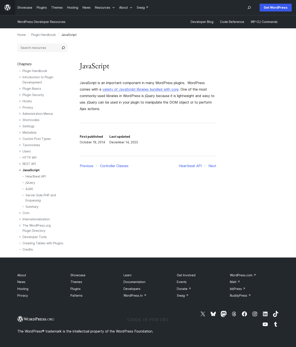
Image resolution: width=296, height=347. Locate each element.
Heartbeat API (36, 176)
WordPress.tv (135, 295)
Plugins (75, 289)
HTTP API (29, 157)
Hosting (22, 289)
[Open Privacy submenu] (20, 107)
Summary (32, 206)
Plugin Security (33, 95)
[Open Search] (249, 7)
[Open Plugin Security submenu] (20, 95)
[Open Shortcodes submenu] (20, 120)
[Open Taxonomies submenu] (20, 145)
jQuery (30, 182)
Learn (128, 275)
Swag (183, 295)
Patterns (76, 295)
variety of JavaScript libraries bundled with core (140, 89)
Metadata (29, 132)
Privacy (28, 107)
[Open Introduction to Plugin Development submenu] (20, 77)
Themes (76, 282)
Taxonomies (31, 145)
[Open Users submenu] (20, 151)
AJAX (29, 189)
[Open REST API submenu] (20, 163)
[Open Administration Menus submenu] (20, 113)
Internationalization (36, 219)
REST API (29, 164)
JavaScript (31, 170)
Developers (132, 289)
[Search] (63, 47)
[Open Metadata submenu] (20, 132)
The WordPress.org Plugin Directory (37, 228)
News (21, 282)
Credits (28, 249)
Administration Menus (38, 113)
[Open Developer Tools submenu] (20, 237)
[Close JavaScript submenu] (20, 170)
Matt (235, 282)
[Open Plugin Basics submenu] (20, 88)
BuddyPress (240, 295)
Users (27, 151)
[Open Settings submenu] (20, 126)
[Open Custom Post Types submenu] (20, 138)
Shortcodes (31, 120)
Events (182, 282)
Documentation (134, 282)
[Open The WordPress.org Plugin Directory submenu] (20, 225)
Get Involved (186, 275)
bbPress (238, 289)
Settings (28, 126)
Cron (26, 213)
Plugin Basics (32, 88)
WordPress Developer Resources (41, 22)
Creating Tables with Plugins (43, 243)
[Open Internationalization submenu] (20, 219)
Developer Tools (35, 237)
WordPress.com (243, 275)
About (21, 275)
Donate (184, 289)
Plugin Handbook (43, 35)
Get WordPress (276, 7)
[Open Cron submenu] (20, 213)
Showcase (77, 275)
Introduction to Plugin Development (38, 79)
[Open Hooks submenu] (20, 101)
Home (21, 35)
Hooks (27, 101)
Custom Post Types (37, 139)
